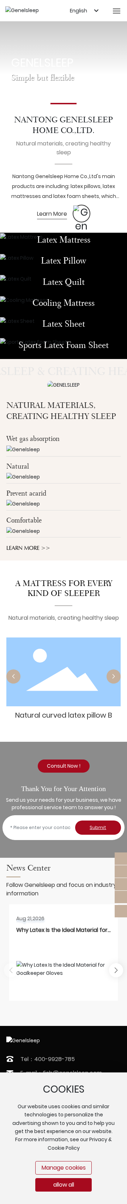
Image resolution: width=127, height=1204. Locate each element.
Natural (17, 466)
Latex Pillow (63, 260)
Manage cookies (64, 1168)
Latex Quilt (64, 281)
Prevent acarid (26, 493)
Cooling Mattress (63, 302)
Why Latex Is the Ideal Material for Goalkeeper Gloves (62, 934)
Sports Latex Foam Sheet (63, 344)
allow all (63, 1185)
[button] (63, 103)
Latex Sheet (63, 323)
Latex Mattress (63, 239)
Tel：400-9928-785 (47, 1059)
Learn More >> (28, 548)
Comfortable (24, 520)
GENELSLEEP (42, 63)
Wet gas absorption (33, 438)
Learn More (52, 214)
